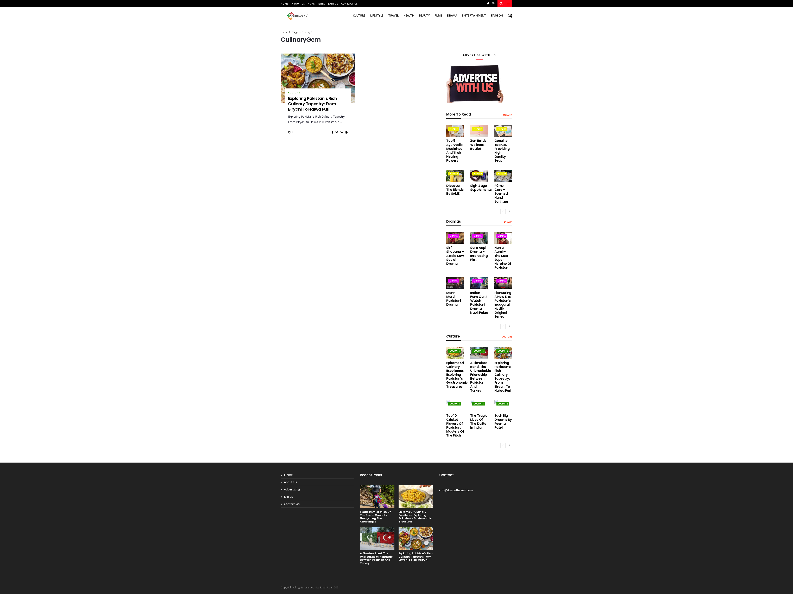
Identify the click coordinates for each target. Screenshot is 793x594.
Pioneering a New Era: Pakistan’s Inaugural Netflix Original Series (502, 304)
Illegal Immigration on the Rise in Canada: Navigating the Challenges (375, 517)
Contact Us (349, 3)
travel (393, 15)
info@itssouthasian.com (456, 490)
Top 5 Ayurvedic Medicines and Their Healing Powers (454, 150)
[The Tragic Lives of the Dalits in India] (479, 406)
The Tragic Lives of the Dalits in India (478, 421)
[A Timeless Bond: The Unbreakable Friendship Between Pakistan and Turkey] (479, 353)
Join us (333, 3)
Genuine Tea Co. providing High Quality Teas (502, 150)
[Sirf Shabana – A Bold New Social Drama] (455, 238)
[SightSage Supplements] (479, 175)
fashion (497, 15)
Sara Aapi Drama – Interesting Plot (479, 253)
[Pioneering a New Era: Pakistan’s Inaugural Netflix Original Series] (503, 283)
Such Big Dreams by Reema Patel (503, 421)
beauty (424, 15)
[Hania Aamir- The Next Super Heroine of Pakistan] (503, 238)
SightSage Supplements (480, 187)
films (438, 15)
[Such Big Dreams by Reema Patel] (503, 406)
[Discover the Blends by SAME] (455, 175)
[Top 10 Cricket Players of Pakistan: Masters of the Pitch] (455, 406)
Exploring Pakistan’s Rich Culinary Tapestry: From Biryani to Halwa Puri (312, 103)
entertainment (474, 15)
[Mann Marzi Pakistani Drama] (455, 283)
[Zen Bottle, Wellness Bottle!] (479, 131)
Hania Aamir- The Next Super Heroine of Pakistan (502, 257)
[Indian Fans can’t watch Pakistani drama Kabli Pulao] (479, 283)
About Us (298, 3)
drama (452, 15)
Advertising (316, 3)
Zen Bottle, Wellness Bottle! (478, 144)
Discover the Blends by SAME (454, 189)
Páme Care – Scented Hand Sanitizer (501, 193)
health (409, 15)
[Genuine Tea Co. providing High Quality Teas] (503, 131)
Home (284, 3)
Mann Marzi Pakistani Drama (453, 298)
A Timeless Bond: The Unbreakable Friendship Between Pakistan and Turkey (480, 376)
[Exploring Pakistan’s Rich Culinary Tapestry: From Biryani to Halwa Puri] (318, 78)
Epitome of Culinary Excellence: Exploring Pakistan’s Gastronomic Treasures (457, 374)
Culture (359, 15)
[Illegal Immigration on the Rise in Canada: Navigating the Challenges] (377, 496)
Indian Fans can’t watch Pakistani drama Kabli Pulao (479, 302)
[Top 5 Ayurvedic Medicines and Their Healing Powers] (455, 131)
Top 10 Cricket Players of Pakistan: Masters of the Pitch (455, 425)
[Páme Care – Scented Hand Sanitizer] (503, 175)
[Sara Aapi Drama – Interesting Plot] (479, 238)
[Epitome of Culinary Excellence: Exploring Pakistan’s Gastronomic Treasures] (455, 353)
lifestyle (376, 15)
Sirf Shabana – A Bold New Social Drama (455, 255)
